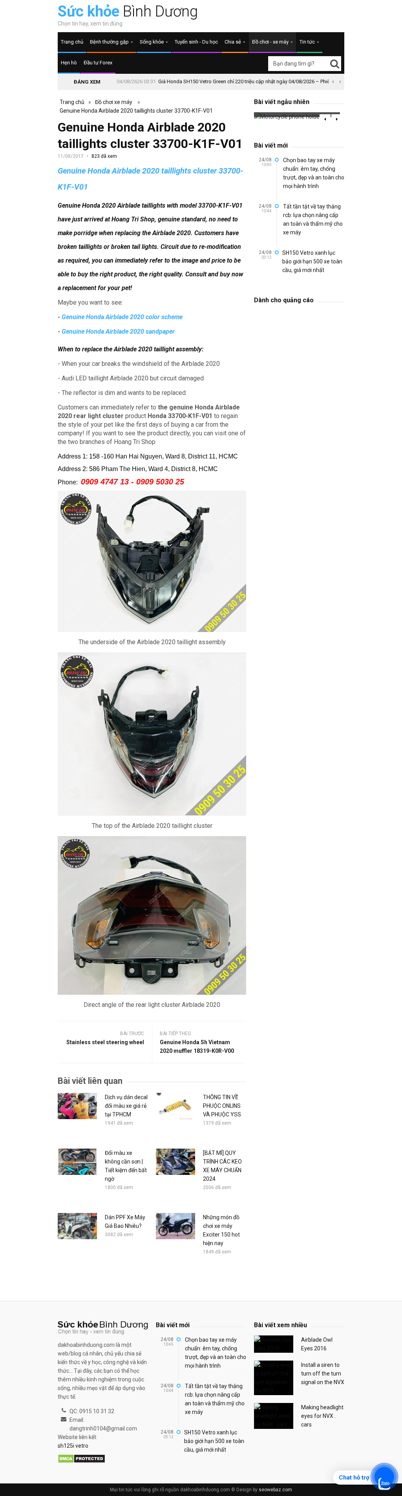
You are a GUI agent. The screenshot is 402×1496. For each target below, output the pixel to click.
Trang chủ (72, 42)
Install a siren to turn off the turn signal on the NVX (322, 1373)
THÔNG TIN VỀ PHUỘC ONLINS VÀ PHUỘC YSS (222, 1106)
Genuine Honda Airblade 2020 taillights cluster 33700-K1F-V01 (136, 111)
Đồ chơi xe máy (113, 102)
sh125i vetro (73, 1446)
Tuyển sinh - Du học (196, 42)
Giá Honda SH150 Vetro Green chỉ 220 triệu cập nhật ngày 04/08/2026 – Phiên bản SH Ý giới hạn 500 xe (273, 81)
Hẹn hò (69, 63)
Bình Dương (128, 11)
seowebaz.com (275, 1489)
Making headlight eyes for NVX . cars (322, 1416)
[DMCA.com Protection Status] (81, 1459)
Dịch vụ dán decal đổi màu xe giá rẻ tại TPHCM (126, 1106)
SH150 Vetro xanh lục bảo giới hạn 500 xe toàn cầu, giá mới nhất (312, 261)
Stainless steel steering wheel (105, 1042)
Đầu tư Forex (98, 63)
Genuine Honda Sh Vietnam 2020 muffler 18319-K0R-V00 (197, 1046)
